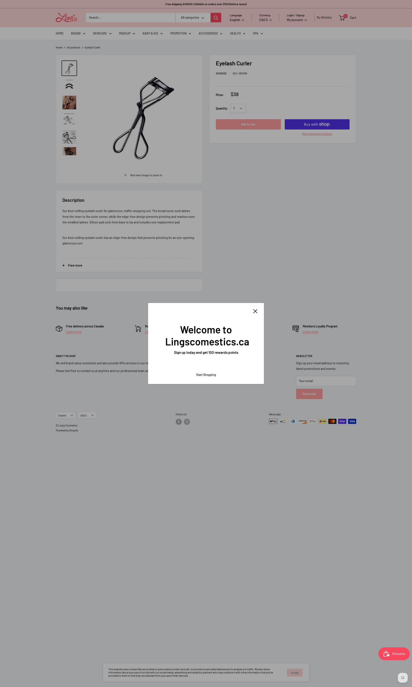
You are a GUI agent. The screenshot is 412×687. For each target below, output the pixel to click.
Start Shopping (206, 375)
